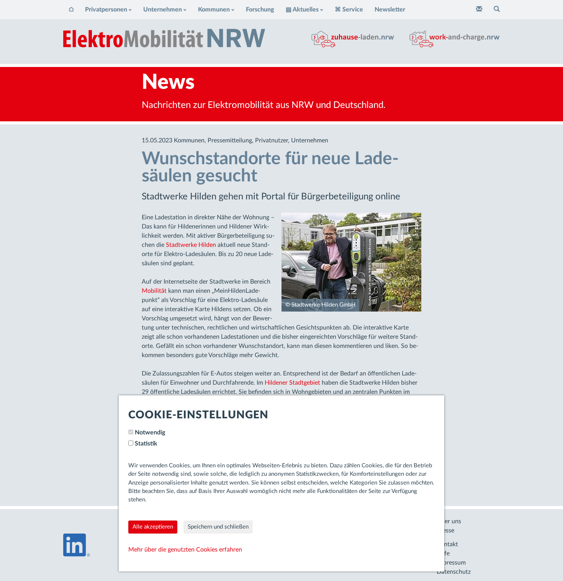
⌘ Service (349, 10)
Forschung (260, 10)
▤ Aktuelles (302, 10)
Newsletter (390, 10)
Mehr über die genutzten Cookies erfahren (185, 550)
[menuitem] (71, 9)
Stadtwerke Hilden (191, 245)
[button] (497, 9)
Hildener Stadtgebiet (292, 383)
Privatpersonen (106, 10)
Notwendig (150, 432)
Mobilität (154, 291)
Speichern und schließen (218, 527)
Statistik (146, 444)
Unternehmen (162, 10)
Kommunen (214, 10)
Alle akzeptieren (153, 527)
